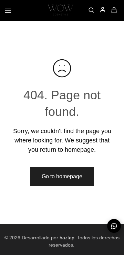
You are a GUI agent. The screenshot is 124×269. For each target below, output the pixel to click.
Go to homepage (62, 176)
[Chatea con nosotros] (114, 226)
